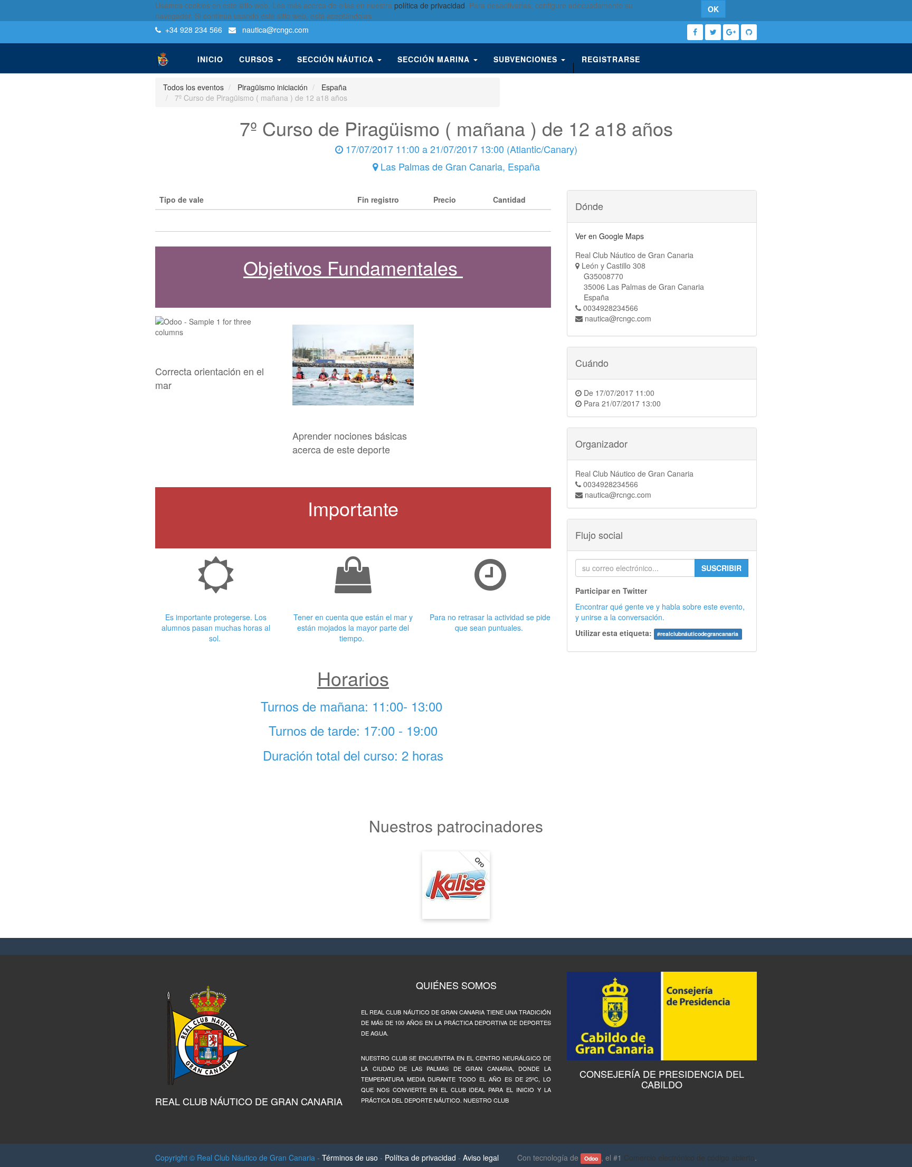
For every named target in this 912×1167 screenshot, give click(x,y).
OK (713, 9)
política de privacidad (429, 5)
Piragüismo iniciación (273, 87)
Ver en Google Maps (609, 236)
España (334, 87)
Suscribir (721, 568)
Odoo (591, 1158)
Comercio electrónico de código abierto (689, 1157)
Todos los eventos (193, 87)
